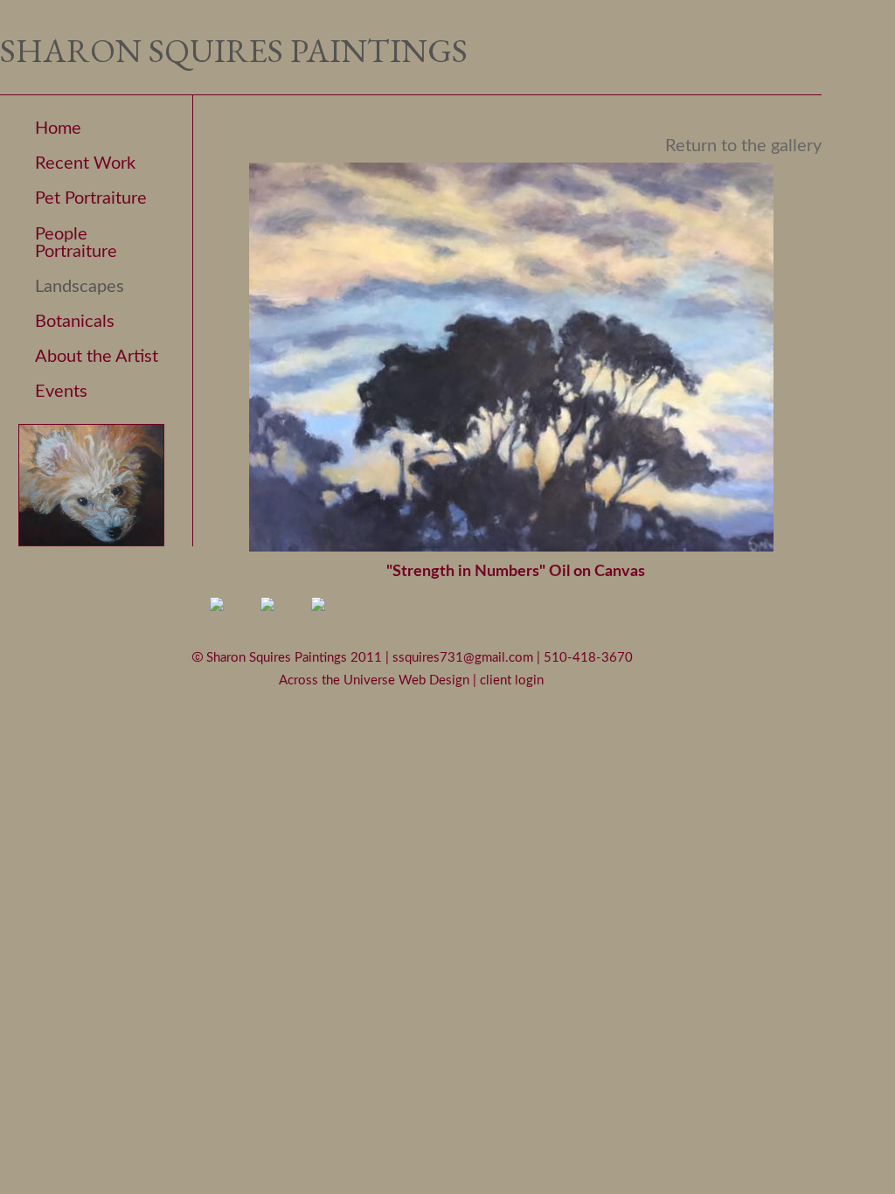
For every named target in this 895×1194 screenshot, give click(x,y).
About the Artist (96, 356)
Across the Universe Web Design (376, 680)
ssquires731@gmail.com (464, 656)
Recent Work (85, 163)
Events (61, 391)
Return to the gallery (743, 146)
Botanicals (74, 321)
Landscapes (79, 286)
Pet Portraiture (91, 198)
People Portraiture (76, 243)
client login (512, 680)
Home (58, 128)
